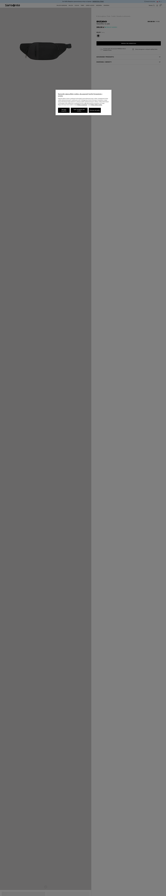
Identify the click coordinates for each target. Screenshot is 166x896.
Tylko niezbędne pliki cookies (79, 110)
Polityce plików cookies (96, 104)
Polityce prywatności (82, 104)
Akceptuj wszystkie (63, 110)
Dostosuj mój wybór (95, 110)
